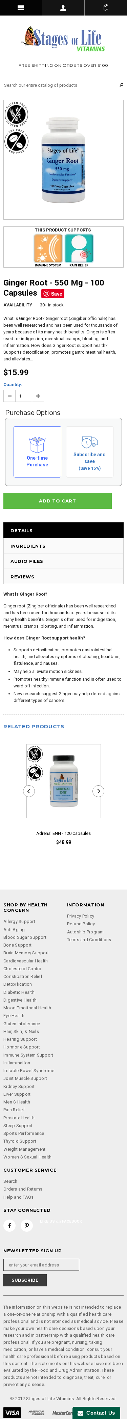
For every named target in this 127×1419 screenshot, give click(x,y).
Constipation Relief (22, 976)
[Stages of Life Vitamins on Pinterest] (27, 1226)
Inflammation (16, 1062)
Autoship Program (85, 931)
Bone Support (17, 945)
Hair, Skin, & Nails (21, 1031)
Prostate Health (19, 1117)
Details (21, 530)
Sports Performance (23, 1133)
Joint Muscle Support (25, 1078)
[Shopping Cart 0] (106, 8)
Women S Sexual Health (27, 1156)
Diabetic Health (19, 992)
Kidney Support (19, 1086)
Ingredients (28, 546)
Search (10, 1181)
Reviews (22, 576)
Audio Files (26, 561)
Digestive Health (20, 1000)
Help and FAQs (18, 1197)
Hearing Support (20, 1039)
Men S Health (16, 1101)
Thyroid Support (19, 1141)
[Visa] (12, 1412)
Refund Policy (81, 923)
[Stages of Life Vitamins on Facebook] (9, 1226)
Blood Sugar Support (24, 937)
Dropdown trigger (63, 8)
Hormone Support (21, 1046)
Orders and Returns (23, 1189)
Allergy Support (19, 921)
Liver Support (16, 1094)
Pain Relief (14, 1109)
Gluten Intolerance (21, 1023)
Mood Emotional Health (27, 1007)
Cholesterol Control (23, 968)
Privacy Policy (80, 916)
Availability (17, 305)
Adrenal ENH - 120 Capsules (63, 833)
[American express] (36, 1412)
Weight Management (24, 1149)
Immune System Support (28, 1055)
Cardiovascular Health (25, 960)
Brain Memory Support (26, 952)
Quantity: (12, 384)
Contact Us (99, 1413)
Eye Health (14, 1015)
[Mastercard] (63, 1412)
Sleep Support (18, 1125)
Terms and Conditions (89, 939)
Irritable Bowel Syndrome (28, 1070)
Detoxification (17, 984)
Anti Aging (14, 929)
